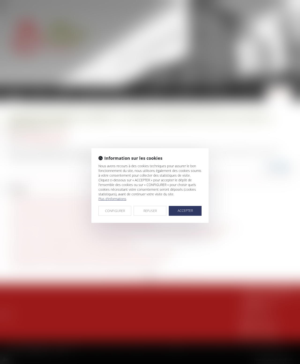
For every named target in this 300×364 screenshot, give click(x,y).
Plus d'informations (112, 199)
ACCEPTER (185, 210)
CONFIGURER (115, 211)
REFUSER (150, 211)
